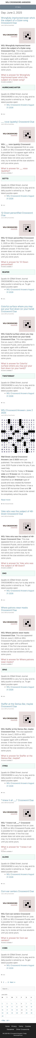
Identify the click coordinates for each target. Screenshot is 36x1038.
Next (12, 982)
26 (17, 1013)
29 (31, 1013)
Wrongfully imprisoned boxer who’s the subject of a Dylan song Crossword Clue (18, 20)
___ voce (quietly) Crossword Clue (17, 122)
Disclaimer (10, 1029)
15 (31, 1006)
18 (12, 1010)
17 (7, 1010)
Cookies (28, 1026)
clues (4, 114)
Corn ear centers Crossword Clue (17, 891)
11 (11, 1006)
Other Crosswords (22, 1029)
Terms (21, 1026)
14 (26, 1006)
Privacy (14, 1026)
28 (26, 1013)
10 (7, 1006)
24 (7, 1013)
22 (31, 1010)
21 (26, 1010)
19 (16, 1010)
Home (7, 1026)
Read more (5, 500)
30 (2, 1016)
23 (2, 1013)
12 (16, 1006)
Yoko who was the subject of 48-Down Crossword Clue (17, 512)
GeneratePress (18, 1035)
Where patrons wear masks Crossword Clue (14, 608)
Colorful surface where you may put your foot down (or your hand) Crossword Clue (17, 309)
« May (3, 1020)
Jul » (7, 1020)
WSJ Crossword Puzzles (8, 503)
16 (2, 1010)
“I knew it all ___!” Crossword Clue (17, 800)
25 (12, 1013)
